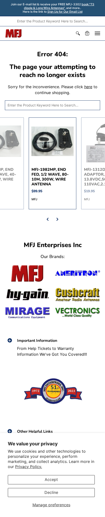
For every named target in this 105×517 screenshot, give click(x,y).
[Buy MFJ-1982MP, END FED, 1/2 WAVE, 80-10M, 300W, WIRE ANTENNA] (53, 141)
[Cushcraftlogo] (77, 294)
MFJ (34, 199)
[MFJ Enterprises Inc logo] (13, 33)
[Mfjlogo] (27, 273)
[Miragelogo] (27, 313)
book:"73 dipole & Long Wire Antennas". (59, 6)
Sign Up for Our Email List (65, 11)
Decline (51, 492)
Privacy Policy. (28, 466)
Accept (51, 479)
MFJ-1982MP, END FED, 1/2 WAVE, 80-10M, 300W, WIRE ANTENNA (50, 177)
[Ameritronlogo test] (77, 273)
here (88, 86)
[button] (78, 33)
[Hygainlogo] (27, 294)
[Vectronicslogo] (77, 312)
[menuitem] (78, 33)
